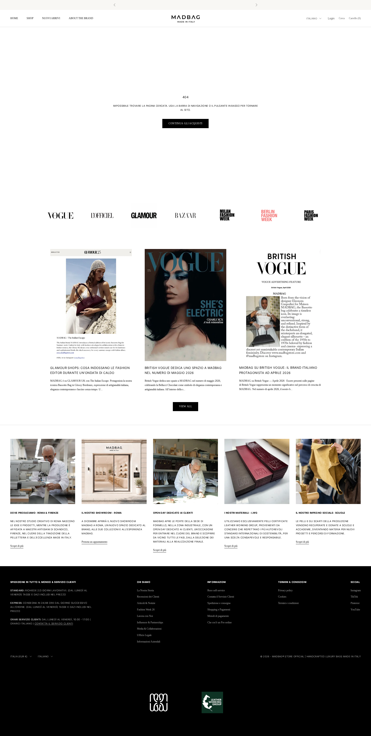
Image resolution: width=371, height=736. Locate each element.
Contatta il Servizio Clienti (220, 596)
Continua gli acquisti (185, 123)
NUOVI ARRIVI (51, 18)
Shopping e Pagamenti (218, 609)
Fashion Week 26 (146, 609)
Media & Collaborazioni (149, 628)
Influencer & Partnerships (150, 622)
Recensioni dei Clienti (148, 596)
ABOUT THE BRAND (81, 18)
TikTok (354, 596)
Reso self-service (216, 590)
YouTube (355, 609)
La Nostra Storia (145, 590)
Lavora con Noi (145, 616)
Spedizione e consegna (218, 603)
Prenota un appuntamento (94, 541)
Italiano (311, 18)
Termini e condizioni (288, 603)
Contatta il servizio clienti (54, 623)
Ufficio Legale (144, 635)
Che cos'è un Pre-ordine (219, 622)
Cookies (282, 596)
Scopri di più (16, 545)
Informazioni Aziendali (148, 641)
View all (185, 406)
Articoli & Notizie (146, 603)
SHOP (30, 18)
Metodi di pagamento (218, 616)
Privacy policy (285, 590)
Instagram (356, 590)
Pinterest (355, 603)
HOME (14, 18)
